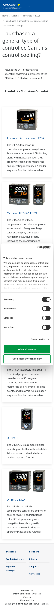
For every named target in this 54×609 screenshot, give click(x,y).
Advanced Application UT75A (25, 138)
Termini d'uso (27, 590)
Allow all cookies (27, 349)
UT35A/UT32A (16, 499)
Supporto (34, 566)
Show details (38, 339)
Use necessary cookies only (27, 358)
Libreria (15, 15)
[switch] (46, 308)
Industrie (11, 551)
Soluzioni (34, 551)
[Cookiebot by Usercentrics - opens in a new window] (38, 248)
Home (5, 15)
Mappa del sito (27, 600)
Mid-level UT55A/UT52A (22, 213)
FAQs (37, 15)
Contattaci (34, 573)
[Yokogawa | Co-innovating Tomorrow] (11, 6)
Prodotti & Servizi (15, 559)
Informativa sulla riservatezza (27, 593)
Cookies (27, 597)
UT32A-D (12, 438)
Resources (27, 15)
